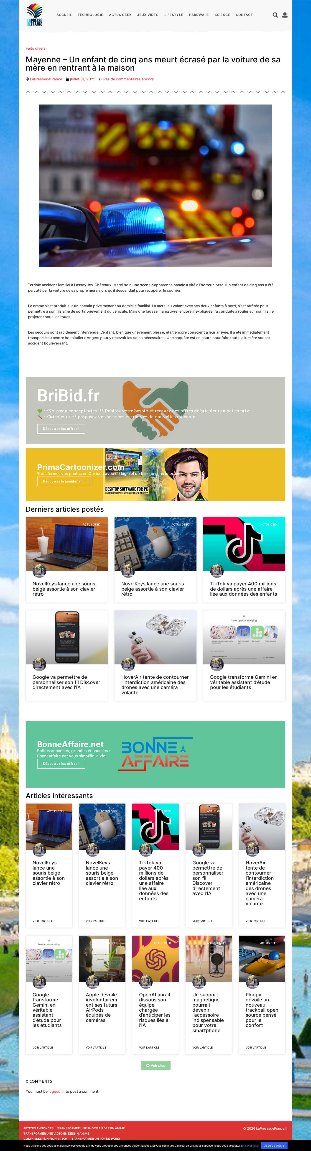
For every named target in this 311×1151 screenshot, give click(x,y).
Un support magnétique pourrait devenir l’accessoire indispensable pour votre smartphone (208, 1012)
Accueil (64, 15)
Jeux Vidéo (148, 15)
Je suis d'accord (274, 1145)
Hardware (199, 15)
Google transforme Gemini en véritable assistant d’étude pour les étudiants (244, 682)
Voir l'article (43, 921)
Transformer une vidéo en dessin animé (56, 1133)
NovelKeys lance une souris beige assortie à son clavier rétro (64, 589)
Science (222, 15)
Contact (244, 15)
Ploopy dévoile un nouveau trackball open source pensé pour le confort (262, 1010)
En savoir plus (250, 1145)
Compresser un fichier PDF (45, 1139)
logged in (56, 1091)
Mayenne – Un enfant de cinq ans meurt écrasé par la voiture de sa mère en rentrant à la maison (153, 63)
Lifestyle (173, 15)
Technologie (90, 15)
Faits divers (36, 48)
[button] (275, 14)
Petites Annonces (38, 1128)
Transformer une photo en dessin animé (91, 1128)
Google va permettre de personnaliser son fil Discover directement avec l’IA (66, 682)
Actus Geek (120, 15)
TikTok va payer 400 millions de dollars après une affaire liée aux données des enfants (243, 589)
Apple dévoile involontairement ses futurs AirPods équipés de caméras (101, 1007)
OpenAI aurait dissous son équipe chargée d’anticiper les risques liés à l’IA (155, 1010)
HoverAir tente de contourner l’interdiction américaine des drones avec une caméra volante (155, 684)
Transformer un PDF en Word (95, 1139)
